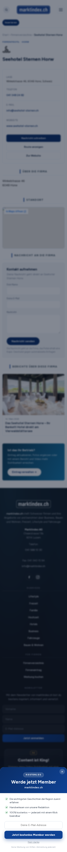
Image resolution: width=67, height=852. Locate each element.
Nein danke (33, 842)
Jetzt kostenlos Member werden (33, 834)
